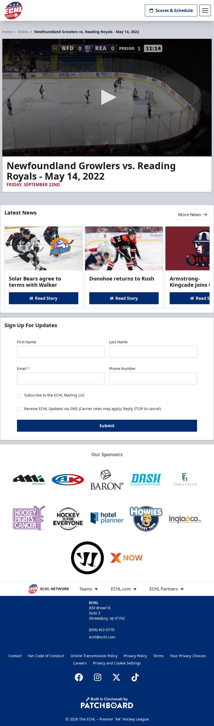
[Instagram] (97, 677)
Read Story (46, 298)
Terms (158, 655)
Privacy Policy (135, 655)
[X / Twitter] (116, 677)
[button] (107, 97)
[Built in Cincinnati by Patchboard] (107, 702)
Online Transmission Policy (93, 655)
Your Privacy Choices (188, 655)
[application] (107, 97)
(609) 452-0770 (101, 629)
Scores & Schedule (174, 10)
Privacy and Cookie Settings (117, 663)
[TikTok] (135, 677)
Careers (80, 663)
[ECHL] (13, 10)
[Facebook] (79, 677)
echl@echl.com (102, 637)
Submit (107, 426)
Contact (15, 655)
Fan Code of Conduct (46, 655)
